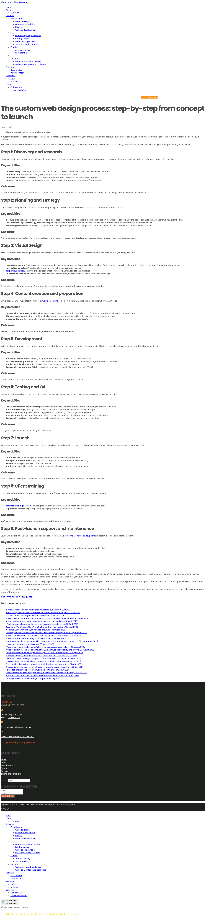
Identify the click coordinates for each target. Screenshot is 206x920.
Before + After (17, 72)
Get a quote (16, 87)
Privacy (4, 771)
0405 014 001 (14, 717)
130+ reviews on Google (25, 918)
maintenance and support (82, 535)
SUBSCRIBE (8, 796)
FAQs (12, 78)
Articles (14, 81)
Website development (25, 30)
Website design (22, 21)
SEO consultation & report (27, 44)
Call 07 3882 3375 (149, 97)
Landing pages (22, 38)
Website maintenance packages (30, 64)
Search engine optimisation (28, 35)
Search (4, 780)
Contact (10, 84)
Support (14, 58)
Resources (10, 75)
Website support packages (28, 61)
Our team (15, 12)
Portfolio (10, 67)
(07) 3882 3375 (15, 714)
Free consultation (18, 90)
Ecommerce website (25, 24)
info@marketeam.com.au (19, 727)
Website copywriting (25, 41)
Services (10, 15)
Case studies (16, 70)
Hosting (18, 27)
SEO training (21, 52)
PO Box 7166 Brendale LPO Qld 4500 (17, 736)
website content (50, 301)
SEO (12, 32)
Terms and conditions (11, 774)
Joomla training (22, 50)
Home (8, 7)
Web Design (16, 18)
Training (14, 47)
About (8, 10)
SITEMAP (5, 809)
